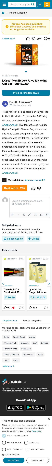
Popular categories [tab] (32, 320)
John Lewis (28, 354)
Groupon (25, 343)
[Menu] (4, 4)
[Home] (2, 12)
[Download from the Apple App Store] (15, 407)
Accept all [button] (13, 460)
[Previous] (3, 283)
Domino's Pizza (10, 349)
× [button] (49, 419)
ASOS (15, 360)
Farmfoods (8, 286)
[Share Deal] (40, 4)
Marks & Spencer (11, 354)
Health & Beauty (18, 12)
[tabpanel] (26, 346)
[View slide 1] (26, 59)
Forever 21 (26, 349)
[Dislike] (33, 39)
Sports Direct (19, 337)
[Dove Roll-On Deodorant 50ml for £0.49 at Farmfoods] (13, 283)
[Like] (27, 39)
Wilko (40, 354)
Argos (32, 337)
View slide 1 (26, 71)
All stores (7, 366)
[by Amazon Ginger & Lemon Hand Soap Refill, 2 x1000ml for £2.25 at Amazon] (38, 283)
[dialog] (26, 441)
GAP (35, 343)
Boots (6, 337)
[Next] (49, 283)
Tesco (6, 360)
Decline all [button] (37, 460)
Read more (36, 431)
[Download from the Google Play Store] (35, 407)
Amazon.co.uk (8, 39)
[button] (26, 454)
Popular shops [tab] (10, 320)
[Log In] (47, 4)
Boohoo (44, 343)
